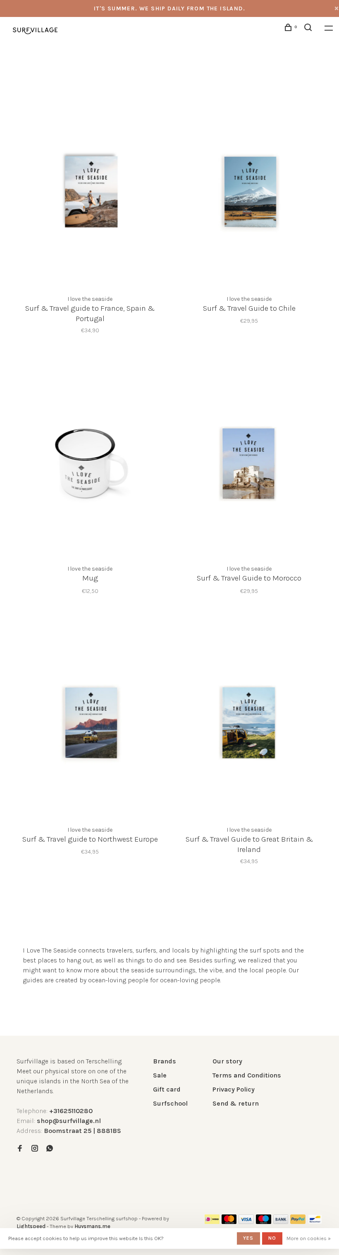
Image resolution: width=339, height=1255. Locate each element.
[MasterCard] (229, 1222)
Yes (248, 1238)
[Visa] (246, 1222)
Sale (160, 1075)
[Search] (309, 28)
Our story (227, 1061)
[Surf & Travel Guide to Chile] (249, 191)
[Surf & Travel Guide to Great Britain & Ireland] (249, 722)
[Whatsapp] (49, 1149)
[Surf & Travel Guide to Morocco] (249, 461)
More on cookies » (308, 1238)
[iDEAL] (212, 1222)
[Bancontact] (315, 1222)
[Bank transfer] (281, 1222)
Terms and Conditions (246, 1075)
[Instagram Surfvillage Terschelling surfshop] (34, 1149)
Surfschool (170, 1103)
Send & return (235, 1103)
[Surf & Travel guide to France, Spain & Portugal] (90, 191)
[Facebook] (20, 1149)
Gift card (167, 1089)
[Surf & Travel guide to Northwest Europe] (90, 722)
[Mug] (90, 461)
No (272, 1238)
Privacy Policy (233, 1089)
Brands (164, 1061)
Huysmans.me (92, 1226)
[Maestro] (263, 1222)
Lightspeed (31, 1226)
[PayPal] (298, 1222)
